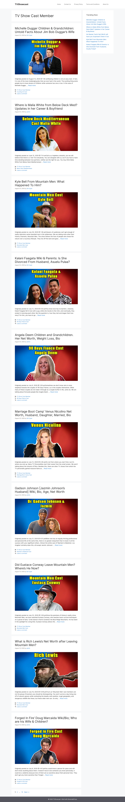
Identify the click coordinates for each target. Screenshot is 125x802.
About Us (105, 4)
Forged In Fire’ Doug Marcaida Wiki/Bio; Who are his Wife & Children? (46, 719)
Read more (32, 85)
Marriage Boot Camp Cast (24, 475)
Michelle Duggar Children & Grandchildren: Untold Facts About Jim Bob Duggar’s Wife (44, 30)
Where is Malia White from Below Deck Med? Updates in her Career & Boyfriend (46, 106)
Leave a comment (22, 93)
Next (26, 792)
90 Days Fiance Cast (23, 321)
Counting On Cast (22, 92)
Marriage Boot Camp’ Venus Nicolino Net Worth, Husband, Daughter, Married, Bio (43, 413)
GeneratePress (72, 799)
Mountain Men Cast (22, 245)
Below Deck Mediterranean (24, 168)
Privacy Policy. (78, 4)
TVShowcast (21, 4)
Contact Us (67, 4)
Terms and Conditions (92, 4)
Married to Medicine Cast (24, 551)
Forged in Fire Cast (22, 781)
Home (59, 4)
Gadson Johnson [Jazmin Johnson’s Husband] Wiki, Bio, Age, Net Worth (40, 489)
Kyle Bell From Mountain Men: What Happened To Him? (39, 183)
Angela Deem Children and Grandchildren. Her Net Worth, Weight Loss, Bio (44, 336)
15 (22, 792)
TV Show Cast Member (23, 90)
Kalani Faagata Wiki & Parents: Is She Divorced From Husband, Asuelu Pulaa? (42, 260)
